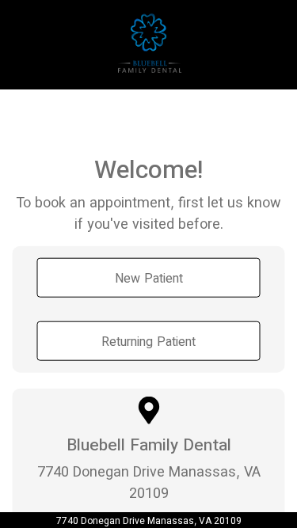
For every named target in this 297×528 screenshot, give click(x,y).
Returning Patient (148, 340)
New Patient (149, 277)
